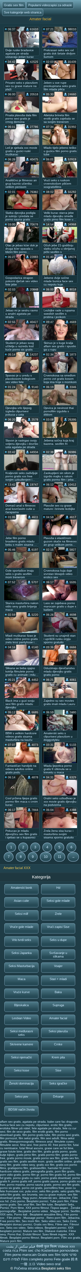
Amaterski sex (48, 1197)
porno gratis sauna (46, 1181)
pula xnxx (31, 1191)
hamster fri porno (59, 1168)
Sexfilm (75, 1211)
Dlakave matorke (56, 1231)
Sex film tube (44, 1204)
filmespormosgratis (21, 1141)
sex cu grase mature (52, 1194)
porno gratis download (56, 1178)
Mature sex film (33, 1231)
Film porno (14, 1217)
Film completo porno (37, 1259)
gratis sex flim (9, 1161)
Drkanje (58, 1096)
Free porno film (10, 1221)
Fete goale (62, 1259)
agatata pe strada (34, 1121)
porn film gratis (64, 1171)
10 (46, 857)
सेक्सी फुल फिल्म (46, 1246)
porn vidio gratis (10, 1174)
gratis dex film (33, 1151)
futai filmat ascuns (31, 1148)
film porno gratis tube (36, 1135)
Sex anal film (25, 1204)
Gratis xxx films (44, 1224)
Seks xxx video (16, 1227)
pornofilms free (54, 1188)
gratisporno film (18, 1168)
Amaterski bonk (21, 887)
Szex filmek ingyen (54, 1234)
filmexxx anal (44, 1141)
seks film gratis (49, 1191)
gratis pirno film (26, 1154)
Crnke (58, 1044)
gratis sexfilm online (59, 1161)
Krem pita (58, 1057)
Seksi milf (21, 913)
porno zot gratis (32, 1188)
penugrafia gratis (42, 1171)
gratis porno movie (19, 1158)
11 (59, 857)
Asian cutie (21, 900)
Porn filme (17, 1207)
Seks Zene (70, 1221)
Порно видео (59, 1207)
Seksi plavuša (58, 1031)
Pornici (4, 1207)
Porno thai (14, 1234)
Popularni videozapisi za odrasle (50, 5)
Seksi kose (21, 1070)
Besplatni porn (50, 1237)
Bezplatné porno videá (33, 1211)
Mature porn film (11, 1241)
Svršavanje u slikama (58, 954)
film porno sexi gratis (65, 1135)
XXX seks (6, 1214)
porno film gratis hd (53, 1174)
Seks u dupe (58, 940)
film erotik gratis (42, 1131)
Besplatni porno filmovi (24, 1237)
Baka (58, 992)
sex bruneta (29, 1194)
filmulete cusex (64, 1141)
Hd (58, 887)
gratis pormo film (49, 1154)
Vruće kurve (21, 992)
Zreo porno (17, 1201)
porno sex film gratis (66, 1184)
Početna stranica (27, 1268)
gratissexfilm (38, 1168)
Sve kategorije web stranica (22, 12)
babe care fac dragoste (62, 1121)
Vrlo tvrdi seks (21, 940)
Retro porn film (56, 1217)
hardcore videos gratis (14, 1171)
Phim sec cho (29, 1251)
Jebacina (74, 1217)
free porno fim (62, 1144)
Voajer (58, 966)
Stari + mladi (58, 979)
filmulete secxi (9, 1144)
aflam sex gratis (10, 1121)
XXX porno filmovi (37, 1207)
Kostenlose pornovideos (60, 1251)
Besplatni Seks (64, 1204)
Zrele (58, 913)
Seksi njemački (21, 1057)
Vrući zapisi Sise (58, 927)
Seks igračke (58, 1083)
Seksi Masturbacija (21, 966)
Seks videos (35, 1227)
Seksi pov (21, 1096)
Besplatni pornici (37, 1201)
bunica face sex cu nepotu (17, 1125)
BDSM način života (21, 1109)
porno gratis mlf (21, 1181)
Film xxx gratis (70, 1237)
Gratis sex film (14, 5)
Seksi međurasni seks (21, 1032)
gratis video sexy (24, 1164)
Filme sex (61, 1224)
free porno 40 (42, 1144)
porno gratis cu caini (26, 1178)
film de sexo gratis (19, 1131)
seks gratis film (70, 1191)
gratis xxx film (45, 1164)
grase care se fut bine (59, 1148)
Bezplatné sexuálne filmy (46, 1214)
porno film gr (31, 1174)
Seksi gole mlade (58, 900)
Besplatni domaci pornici (16, 1224)
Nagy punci (29, 1197)
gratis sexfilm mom (32, 1161)
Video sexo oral (49, 1264)
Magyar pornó (59, 1211)
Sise (58, 1070)
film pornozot (8, 1138)
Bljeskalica (21, 1005)
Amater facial (58, 1018)
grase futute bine (11, 1151)
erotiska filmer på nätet (15, 1128)
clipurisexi (42, 1125)
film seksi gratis (29, 1138)
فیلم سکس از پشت (20, 1246)
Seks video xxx (51, 1221)
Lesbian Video (21, 1018)
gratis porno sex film (46, 1158)
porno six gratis (10, 1188)
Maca (21, 979)
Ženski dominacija (21, 1083)
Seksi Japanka (21, 953)
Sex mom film (31, 1221)
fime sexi (26, 1144)
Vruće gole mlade (21, 927)
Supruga (58, 1005)
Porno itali (21, 1214)
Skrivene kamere (21, 1044)
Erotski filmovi (32, 1234)
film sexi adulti (49, 1138)
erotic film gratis (61, 1125)
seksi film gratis (10, 1194)
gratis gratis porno (56, 1151)
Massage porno (34, 1217)
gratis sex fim (70, 1158)
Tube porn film (59, 1201)
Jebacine (65, 1197)
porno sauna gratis (39, 1184)
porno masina (16, 1184)
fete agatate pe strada (46, 1128)
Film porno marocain (21, 1255)
